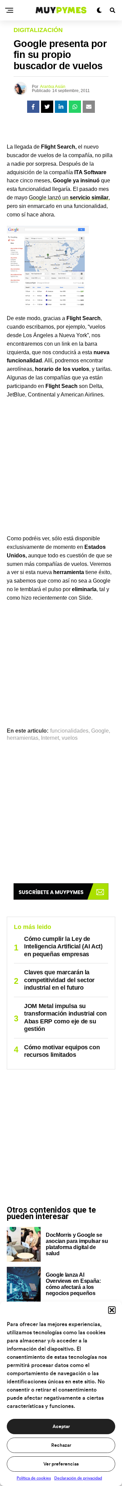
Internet (50, 738)
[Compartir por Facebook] (33, 107)
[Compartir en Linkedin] (61, 107)
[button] (111, 1310)
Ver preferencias (61, 1464)
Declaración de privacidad (78, 1478)
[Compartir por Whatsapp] (75, 107)
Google (100, 731)
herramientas (22, 738)
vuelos (70, 738)
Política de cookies (34, 1478)
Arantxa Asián (52, 86)
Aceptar (61, 1426)
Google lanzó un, (69, 197)
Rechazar (61, 1445)
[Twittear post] (47, 107)
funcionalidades (69, 731)
